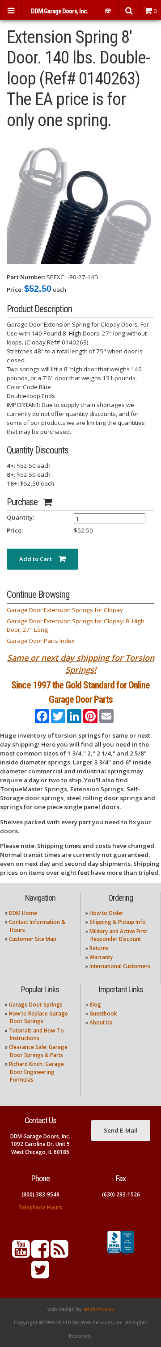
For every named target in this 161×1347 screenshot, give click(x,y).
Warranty (101, 957)
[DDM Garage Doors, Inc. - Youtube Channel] (21, 1254)
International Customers (119, 966)
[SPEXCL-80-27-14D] (80, 201)
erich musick (98, 1309)
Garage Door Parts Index (41, 641)
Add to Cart (39, 559)
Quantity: (20, 517)
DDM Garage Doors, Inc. (59, 11)
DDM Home (23, 913)
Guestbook (103, 1013)
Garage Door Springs (36, 1004)
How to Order (106, 913)
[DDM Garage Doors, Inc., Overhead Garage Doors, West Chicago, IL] (120, 1255)
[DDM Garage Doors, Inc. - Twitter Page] (40, 1274)
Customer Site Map (32, 939)
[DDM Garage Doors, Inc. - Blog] (59, 1254)
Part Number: (26, 277)
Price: (15, 289)
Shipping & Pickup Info (117, 922)
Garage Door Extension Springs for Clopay (65, 610)
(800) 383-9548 (40, 1194)
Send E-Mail (121, 1130)
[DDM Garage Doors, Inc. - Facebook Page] (40, 1254)
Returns (99, 948)
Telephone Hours (40, 1207)
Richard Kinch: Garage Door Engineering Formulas (36, 1072)
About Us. (101, 1022)
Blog (95, 1004)
